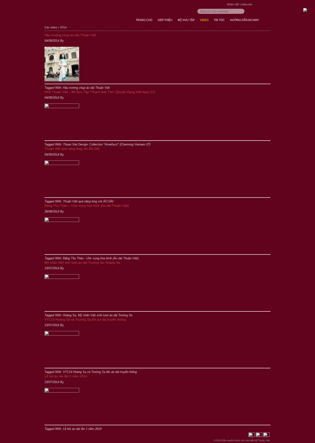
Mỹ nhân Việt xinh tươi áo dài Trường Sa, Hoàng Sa (82, 262)
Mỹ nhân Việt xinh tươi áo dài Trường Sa (105, 315)
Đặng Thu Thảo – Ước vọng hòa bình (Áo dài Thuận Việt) (87, 205)
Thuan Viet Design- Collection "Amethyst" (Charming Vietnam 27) (106, 144)
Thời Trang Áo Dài (81, 14)
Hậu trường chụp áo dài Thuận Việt (70, 35)
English (247, 4)
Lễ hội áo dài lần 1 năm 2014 (66, 376)
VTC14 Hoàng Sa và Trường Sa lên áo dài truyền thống (85, 319)
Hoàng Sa (69, 315)
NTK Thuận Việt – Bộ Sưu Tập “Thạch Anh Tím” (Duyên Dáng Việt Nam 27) (100, 92)
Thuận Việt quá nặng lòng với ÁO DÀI (72, 149)
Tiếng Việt (233, 4)
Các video (51, 27)
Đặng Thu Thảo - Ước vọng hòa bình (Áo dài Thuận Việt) (101, 258)
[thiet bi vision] (251, 436)
